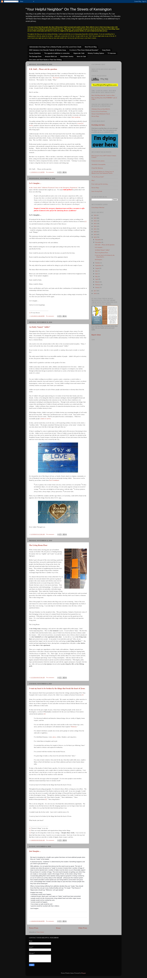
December (98, 239)
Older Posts (82, 928)
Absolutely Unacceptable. (99, 164)
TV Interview (112, 53)
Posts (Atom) (40, 932)
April (97, 279)
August (97, 268)
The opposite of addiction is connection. (57, 53)
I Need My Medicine (97, 168)
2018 (95, 237)
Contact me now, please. (98, 161)
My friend (56, 78)
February (98, 284)
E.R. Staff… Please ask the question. (43, 69)
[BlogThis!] (60, 172)
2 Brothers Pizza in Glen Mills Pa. (101, 109)
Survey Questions (35, 53)
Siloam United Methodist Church (101, 114)
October (97, 263)
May (96, 276)
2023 (95, 223)
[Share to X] (62, 172)
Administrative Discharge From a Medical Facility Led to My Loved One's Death (55, 47)
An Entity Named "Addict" (39, 327)
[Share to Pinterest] (66, 172)
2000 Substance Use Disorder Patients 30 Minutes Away (47, 50)
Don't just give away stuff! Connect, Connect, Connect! (104, 156)
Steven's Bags (95, 116)
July (96, 271)
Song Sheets (106, 50)
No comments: (50, 172)
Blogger (83, 973)
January (97, 287)
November (98, 242)
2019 (95, 234)
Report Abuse (96, 335)
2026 (95, 215)
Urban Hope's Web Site (98, 207)
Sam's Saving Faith (97, 191)
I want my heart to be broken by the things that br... (104, 256)
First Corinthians (54, 480)
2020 (95, 232)
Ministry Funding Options (96, 53)
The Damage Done (35, 56)
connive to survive (45, 419)
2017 (95, 291)
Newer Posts (33, 928)
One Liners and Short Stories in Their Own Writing (45, 59)
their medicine (76, 117)
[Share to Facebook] (64, 172)
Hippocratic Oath (78, 53)
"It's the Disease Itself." (98, 177)
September (98, 265)
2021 (95, 229)
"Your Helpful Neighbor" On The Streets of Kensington (69, 9)
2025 (95, 218)
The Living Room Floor (38, 545)
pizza (54, 737)
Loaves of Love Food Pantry (99, 111)
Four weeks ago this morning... (100, 184)
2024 (95, 221)
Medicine (74, 727)
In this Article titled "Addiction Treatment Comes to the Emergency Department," (53, 187)
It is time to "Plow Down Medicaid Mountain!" (84, 50)
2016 (95, 293)
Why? (93, 180)
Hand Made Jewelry (66, 56)
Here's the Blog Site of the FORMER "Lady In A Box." (104, 98)
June (96, 274)
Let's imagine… (35, 183)
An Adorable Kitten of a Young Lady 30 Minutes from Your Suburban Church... (103, 172)
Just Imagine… (35, 851)
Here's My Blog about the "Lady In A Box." (104, 95)
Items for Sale (81, 56)
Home (58, 928)
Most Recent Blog (90, 47)
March (97, 282)
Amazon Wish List (51, 56)
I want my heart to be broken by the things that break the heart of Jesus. (57, 688)
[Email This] (58, 172)
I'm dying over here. (98, 125)
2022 (95, 226)
